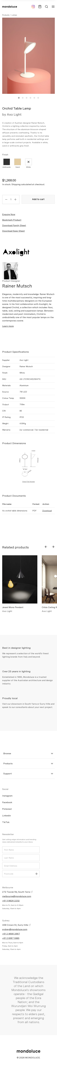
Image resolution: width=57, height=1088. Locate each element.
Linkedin (6, 815)
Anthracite (6, 167)
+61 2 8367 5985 (10, 938)
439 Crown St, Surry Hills (15, 925)
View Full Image (28, 482)
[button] (19, 97)
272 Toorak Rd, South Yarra (16, 892)
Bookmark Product (11, 220)
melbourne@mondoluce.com (16, 896)
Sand (17, 167)
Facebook (7, 802)
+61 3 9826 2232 (11, 900)
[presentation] (46, 546)
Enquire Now (8, 214)
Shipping (15, 184)
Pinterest (7, 809)
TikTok (5, 822)
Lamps (14, 15)
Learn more (8, 326)
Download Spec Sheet (13, 231)
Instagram (7, 795)
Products (5, 15)
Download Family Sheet (14, 225)
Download (47, 511)
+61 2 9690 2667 (11, 933)
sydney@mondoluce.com (14, 929)
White (28, 167)
